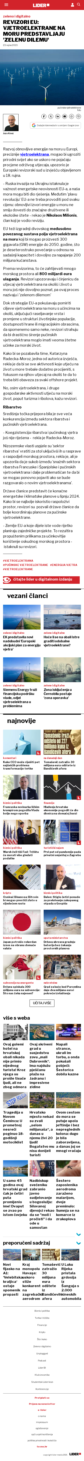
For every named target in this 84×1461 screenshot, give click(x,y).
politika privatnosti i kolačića (42, 1440)
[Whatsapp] (71, 116)
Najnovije (21, 721)
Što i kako (42, 1339)
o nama (42, 1416)
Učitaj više (42, 1003)
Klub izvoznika (42, 1374)
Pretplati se (42, 1397)
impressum (42, 1422)
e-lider (42, 1410)
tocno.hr (42, 1446)
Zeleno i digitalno (42, 1346)
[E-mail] (64, 116)
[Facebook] (43, 116)
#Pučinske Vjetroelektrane (25, 565)
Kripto (42, 1332)
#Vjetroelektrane (18, 569)
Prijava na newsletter (42, 1403)
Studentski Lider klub (42, 1382)
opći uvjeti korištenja (42, 1434)
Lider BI (42, 1367)
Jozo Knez (8, 133)
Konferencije (42, 1389)
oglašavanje (42, 1428)
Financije (42, 1325)
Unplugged (42, 1353)
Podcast (42, 1360)
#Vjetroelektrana (18, 560)
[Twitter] (50, 116)
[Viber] (78, 116)
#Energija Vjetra (63, 565)
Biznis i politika (42, 1310)
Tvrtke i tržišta (42, 1318)
